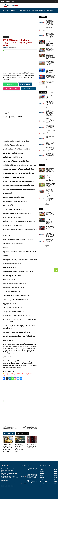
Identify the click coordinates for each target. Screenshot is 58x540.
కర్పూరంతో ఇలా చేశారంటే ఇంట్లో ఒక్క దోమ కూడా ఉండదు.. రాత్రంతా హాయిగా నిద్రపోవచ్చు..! (50, 198)
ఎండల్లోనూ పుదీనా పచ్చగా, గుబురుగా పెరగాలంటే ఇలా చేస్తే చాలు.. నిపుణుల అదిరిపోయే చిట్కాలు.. (49, 178)
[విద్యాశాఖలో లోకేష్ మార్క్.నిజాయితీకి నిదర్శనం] (42, 97)
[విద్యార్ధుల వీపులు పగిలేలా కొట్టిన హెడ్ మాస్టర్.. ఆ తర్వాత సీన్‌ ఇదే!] (42, 126)
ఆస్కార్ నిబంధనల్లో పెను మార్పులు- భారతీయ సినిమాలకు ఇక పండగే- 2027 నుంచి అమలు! (7, 447)
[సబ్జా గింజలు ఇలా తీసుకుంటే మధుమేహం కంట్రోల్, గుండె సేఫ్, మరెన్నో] (42, 191)
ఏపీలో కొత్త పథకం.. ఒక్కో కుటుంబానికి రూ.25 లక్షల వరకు (10, 427)
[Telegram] (18, 378)
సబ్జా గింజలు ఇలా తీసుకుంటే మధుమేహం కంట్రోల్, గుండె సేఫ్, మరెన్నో (50, 191)
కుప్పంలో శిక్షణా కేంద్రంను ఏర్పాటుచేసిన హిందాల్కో (50, 131)
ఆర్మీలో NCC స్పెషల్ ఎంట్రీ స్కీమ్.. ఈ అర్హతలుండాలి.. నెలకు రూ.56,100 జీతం (32, 470)
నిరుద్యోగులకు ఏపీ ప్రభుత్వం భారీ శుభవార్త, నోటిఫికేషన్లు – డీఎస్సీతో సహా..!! (50, 120)
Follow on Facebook (29, 89)
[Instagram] (15, 378)
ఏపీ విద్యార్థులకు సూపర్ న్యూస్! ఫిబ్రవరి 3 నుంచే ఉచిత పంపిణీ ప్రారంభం (50, 154)
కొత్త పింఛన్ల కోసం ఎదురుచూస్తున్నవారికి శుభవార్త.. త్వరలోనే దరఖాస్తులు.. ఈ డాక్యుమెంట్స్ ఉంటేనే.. (50, 43)
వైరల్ (48, 10)
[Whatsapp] (12, 378)
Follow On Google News (12, 89)
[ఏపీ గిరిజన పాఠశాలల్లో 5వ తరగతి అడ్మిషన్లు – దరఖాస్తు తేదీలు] (42, 149)
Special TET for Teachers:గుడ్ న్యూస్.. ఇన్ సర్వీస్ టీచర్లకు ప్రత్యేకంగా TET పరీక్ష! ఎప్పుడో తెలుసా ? (50, 35)
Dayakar (6, 47)
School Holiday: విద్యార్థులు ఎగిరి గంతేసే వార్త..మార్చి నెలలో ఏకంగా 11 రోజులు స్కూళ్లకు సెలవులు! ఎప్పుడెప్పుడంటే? (50, 113)
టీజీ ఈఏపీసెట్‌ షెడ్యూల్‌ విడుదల (50, 136)
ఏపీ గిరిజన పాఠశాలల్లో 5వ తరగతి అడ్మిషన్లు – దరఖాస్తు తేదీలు (50, 149)
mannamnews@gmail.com (9, 482)
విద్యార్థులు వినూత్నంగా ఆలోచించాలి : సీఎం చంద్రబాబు (50, 143)
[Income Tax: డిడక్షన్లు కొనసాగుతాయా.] (42, 82)
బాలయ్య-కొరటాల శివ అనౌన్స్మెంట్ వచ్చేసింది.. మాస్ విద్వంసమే (32, 446)
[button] (55, 1)
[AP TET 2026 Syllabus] (42, 29)
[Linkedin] (9, 378)
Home (4, 10)
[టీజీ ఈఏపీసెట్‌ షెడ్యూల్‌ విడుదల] (42, 138)
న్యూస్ (8, 10)
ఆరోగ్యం (28, 10)
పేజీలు (51, 10)
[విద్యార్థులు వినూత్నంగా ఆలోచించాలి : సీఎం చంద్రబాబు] (42, 143)
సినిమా (24, 10)
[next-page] (21, 454)
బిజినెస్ (36, 10)
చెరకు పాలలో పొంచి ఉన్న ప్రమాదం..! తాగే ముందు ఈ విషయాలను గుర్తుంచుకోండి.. (50, 184)
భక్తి (44, 10)
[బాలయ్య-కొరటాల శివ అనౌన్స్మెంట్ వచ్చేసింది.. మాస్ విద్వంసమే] (32, 439)
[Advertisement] (20, 26)
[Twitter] (12, 486)
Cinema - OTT (5, 37)
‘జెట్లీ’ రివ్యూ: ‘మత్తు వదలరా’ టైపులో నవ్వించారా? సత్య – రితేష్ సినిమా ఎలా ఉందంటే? (19, 447)
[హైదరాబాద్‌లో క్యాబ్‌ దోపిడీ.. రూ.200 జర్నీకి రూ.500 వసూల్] (42, 50)
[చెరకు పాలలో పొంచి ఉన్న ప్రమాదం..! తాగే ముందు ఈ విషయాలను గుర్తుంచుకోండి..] (42, 185)
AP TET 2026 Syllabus (49, 28)
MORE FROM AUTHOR (22, 433)
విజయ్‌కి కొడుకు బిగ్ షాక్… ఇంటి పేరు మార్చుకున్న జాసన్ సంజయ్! (49, 241)
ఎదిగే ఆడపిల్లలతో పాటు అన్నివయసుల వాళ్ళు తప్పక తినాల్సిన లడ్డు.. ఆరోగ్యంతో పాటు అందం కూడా (50, 56)
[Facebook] (4, 378)
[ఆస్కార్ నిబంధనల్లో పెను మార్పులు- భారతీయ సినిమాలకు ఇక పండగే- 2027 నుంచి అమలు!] (8, 439)
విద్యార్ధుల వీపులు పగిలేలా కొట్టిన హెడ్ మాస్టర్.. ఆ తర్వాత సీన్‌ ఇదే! (50, 126)
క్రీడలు (33, 10)
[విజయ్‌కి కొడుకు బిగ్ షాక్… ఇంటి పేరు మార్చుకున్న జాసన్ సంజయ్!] (42, 241)
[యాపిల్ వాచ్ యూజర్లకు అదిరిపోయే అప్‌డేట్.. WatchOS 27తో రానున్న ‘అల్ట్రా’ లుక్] (42, 70)
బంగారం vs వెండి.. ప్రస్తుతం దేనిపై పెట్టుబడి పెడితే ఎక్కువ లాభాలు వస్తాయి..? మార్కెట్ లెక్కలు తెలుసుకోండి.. (50, 22)
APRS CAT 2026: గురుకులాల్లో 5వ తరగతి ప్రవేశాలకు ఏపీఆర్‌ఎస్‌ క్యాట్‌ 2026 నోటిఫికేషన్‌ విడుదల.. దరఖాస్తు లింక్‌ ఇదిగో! (50, 104)
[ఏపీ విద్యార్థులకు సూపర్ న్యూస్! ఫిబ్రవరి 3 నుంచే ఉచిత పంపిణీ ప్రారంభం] (42, 155)
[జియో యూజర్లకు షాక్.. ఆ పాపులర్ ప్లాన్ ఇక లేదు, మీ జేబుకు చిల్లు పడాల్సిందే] (42, 77)
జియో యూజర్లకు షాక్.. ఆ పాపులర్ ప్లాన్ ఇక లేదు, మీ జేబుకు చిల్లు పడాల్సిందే (50, 76)
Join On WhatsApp (10, 84)
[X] (7, 378)
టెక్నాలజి (41, 10)
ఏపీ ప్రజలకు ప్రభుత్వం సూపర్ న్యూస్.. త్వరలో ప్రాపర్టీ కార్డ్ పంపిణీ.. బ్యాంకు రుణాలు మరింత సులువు (50, 64)
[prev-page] (18, 454)
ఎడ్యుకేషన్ (13, 10)
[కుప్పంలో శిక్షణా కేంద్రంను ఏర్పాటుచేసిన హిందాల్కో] (42, 132)
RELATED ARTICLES (9, 433)
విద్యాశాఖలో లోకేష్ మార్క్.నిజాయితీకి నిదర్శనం (49, 97)
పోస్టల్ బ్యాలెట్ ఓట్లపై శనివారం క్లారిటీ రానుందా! (32, 481)
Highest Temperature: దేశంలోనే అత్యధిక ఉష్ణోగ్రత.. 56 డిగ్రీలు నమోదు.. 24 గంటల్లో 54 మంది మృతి (32, 476)
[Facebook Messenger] (21, 378)
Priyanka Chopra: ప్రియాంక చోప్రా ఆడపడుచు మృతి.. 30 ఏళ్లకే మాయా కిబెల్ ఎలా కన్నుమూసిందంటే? (50, 234)
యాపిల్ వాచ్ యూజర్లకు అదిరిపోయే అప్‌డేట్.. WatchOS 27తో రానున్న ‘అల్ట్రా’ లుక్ (50, 70)
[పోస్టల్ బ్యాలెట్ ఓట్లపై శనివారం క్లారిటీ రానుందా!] (23, 482)
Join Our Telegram (25, 84)
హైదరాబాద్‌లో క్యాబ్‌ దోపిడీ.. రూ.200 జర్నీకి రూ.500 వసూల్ (50, 49)
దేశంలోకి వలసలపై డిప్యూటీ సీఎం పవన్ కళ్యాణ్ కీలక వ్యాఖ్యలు (29, 427)
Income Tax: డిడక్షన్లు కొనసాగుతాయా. (50, 81)
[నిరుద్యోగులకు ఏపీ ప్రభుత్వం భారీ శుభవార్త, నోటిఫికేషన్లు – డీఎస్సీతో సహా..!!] (42, 120)
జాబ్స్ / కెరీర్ (19, 10)
